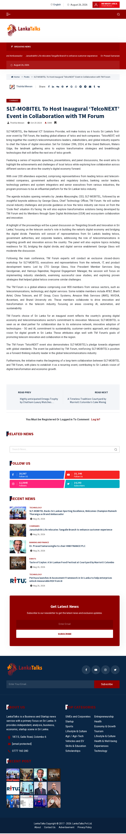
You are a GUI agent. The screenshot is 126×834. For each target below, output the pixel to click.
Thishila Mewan (24, 86)
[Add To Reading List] (55, 122)
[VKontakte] (98, 87)
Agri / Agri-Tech (74, 736)
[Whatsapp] (76, 87)
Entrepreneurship (104, 716)
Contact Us (49, 827)
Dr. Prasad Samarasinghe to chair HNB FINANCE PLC (57, 546)
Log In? (95, 419)
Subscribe (65, 633)
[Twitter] (67, 87)
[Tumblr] (94, 87)
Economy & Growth (105, 726)
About (37, 827)
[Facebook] (49, 87)
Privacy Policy (85, 827)
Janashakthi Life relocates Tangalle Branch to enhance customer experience (56, 56)
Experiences (101, 746)
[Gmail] (72, 87)
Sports (69, 726)
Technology (35, 507)
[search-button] (118, 14)
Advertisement (66, 827)
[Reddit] (80, 87)
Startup (69, 721)
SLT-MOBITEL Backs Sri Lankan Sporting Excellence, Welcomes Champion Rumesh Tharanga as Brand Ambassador (73, 512)
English (57, 4)
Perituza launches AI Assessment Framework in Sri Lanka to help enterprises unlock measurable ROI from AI (70, 579)
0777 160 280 (20, 750)
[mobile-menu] (8, 14)
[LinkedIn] (53, 87)
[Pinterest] (62, 87)
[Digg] (57, 87)
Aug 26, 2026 (39, 519)
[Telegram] (85, 87)
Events (32, 558)
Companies (13, 100)
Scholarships (72, 750)
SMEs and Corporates (78, 716)
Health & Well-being (105, 741)
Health (98, 721)
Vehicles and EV (74, 741)
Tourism (98, 731)
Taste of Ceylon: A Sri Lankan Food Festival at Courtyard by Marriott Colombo (71, 562)
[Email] (90, 87)
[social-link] (37, 475)
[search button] (116, 449)
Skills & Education (75, 746)
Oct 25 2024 (36, 123)
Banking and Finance (39, 542)
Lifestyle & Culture (76, 731)
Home (17, 77)
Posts (26, 77)
